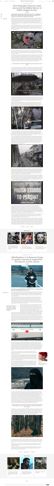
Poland (25, 3)
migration (28, 226)
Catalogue (6, 1)
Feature (27, 3)
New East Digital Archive (27, 1)
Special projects (12, 1)
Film (23, 3)
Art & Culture (30, 3)
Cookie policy (44, 484)
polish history (23, 226)
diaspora (32, 226)
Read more (39, 362)
